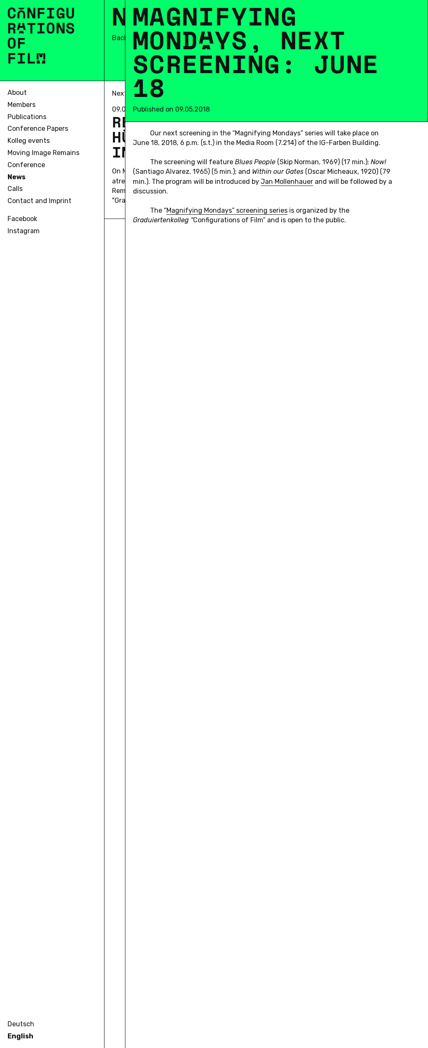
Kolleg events (29, 141)
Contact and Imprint (39, 201)
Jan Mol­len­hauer (287, 182)
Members (22, 105)
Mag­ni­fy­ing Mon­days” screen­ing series (227, 210)
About (17, 93)
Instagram (24, 231)
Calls (15, 189)
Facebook (22, 219)
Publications (27, 117)
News (16, 177)
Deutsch (21, 1024)
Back (119, 38)
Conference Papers (38, 128)
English (20, 1036)
